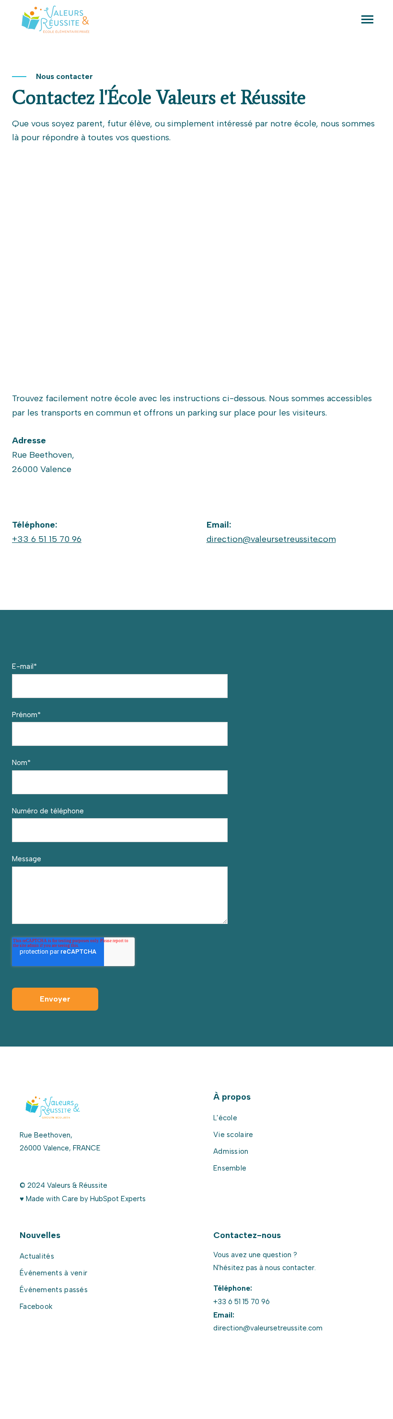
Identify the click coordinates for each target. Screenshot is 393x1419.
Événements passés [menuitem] (54, 1289)
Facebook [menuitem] (36, 1306)
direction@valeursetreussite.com (271, 539)
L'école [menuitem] (225, 1118)
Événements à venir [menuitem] (53, 1273)
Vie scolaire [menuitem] (233, 1134)
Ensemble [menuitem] (229, 1168)
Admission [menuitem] (231, 1151)
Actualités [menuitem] (37, 1256)
